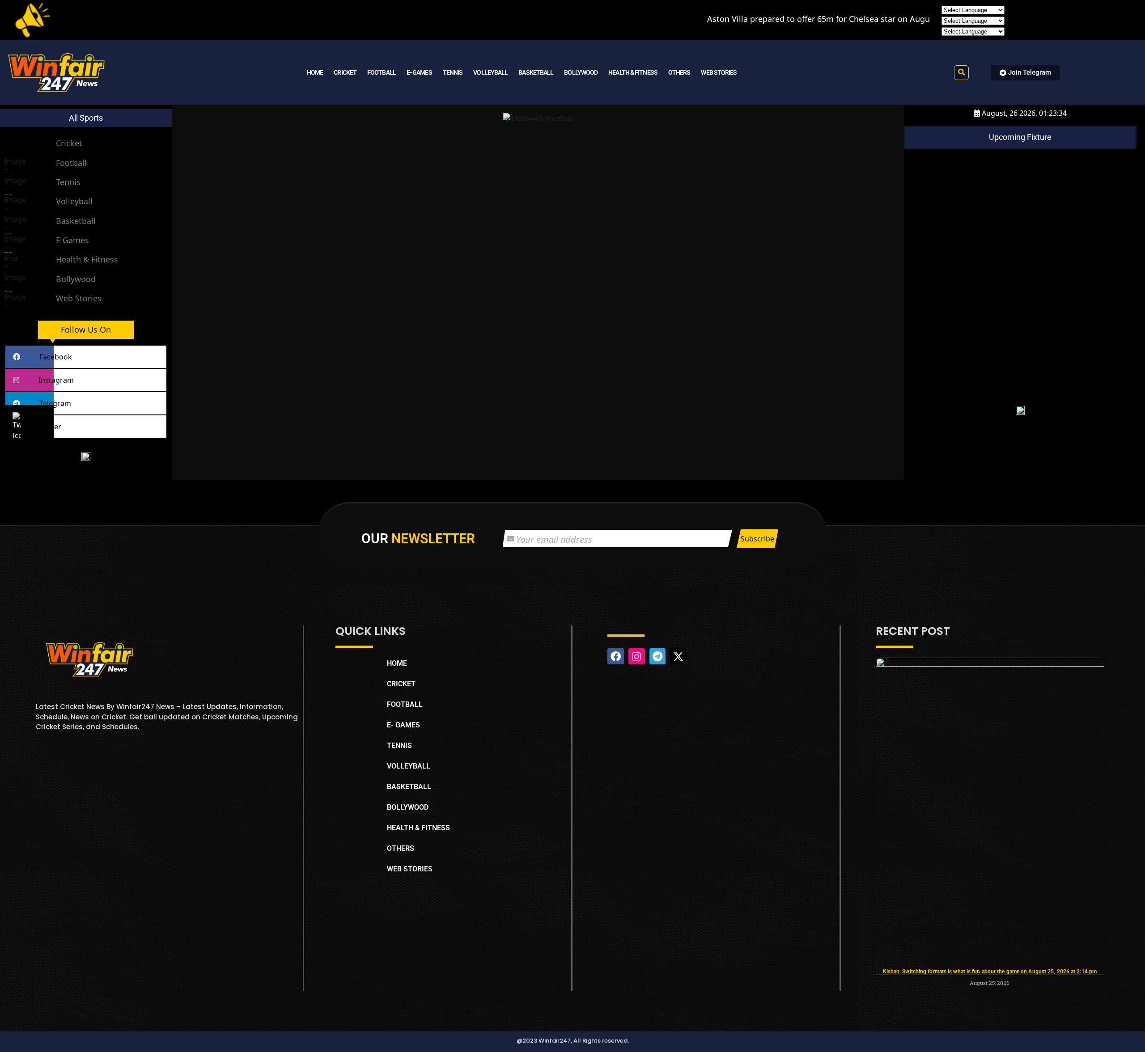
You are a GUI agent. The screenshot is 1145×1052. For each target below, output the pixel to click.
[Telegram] (657, 656)
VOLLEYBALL (490, 72)
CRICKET (345, 72)
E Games (72, 240)
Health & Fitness (87, 259)
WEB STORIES (719, 72)
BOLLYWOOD (581, 72)
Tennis (68, 182)
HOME (315, 72)
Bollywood (76, 279)
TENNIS (453, 72)
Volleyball (74, 201)
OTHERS (679, 72)
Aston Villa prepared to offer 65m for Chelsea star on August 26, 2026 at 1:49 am (802, 18)
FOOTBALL (381, 72)
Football (71, 162)
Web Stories (79, 298)
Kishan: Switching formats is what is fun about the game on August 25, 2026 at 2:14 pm (990, 971)
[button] (961, 72)
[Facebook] (615, 656)
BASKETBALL (535, 72)
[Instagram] (636, 656)
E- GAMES (419, 72)
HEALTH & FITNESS (632, 72)
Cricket (69, 143)
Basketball (76, 220)
